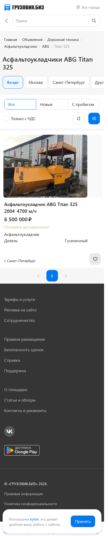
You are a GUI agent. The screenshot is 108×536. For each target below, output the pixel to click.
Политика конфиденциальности (30, 503)
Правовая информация (23, 493)
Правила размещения (24, 339)
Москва (36, 82)
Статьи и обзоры (20, 400)
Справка (12, 360)
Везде (13, 82)
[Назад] (6, 20)
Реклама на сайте (20, 309)
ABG (45, 46)
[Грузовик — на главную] (24, 7)
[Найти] (94, 20)
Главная (10, 39)
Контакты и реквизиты (25, 410)
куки (34, 519)
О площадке (15, 389)
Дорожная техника (63, 39)
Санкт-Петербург (69, 82)
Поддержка (15, 370)
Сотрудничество (19, 320)
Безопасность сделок (24, 349)
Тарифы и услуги (19, 299)
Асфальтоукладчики (20, 46)
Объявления (32, 39)
